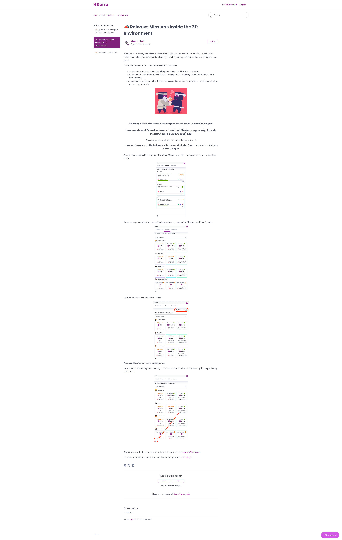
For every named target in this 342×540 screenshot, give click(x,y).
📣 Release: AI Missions (106, 52)
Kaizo (96, 15)
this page (187, 457)
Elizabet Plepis (138, 40)
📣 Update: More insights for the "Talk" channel (106, 31)
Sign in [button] (243, 4)
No (178, 481)
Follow (212, 41)
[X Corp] (129, 465)
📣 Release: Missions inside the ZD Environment (104, 42)
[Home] (101, 5)
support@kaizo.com (191, 452)
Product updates (107, 15)
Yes (164, 481)
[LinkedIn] (133, 465)
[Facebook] (125, 465)
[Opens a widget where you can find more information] (330, 535)
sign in (132, 519)
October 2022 (122, 15)
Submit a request (229, 4)
